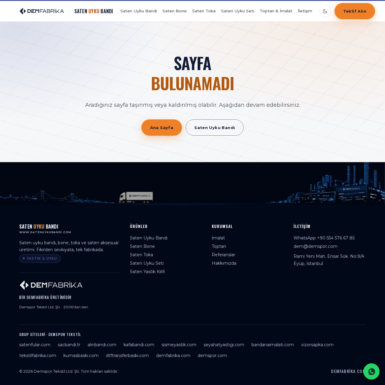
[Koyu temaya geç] (325, 11)
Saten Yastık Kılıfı (147, 271)
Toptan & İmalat (276, 10)
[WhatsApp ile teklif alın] (371, 371)
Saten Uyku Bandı (138, 10)
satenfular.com (35, 344)
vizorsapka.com (317, 344)
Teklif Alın (354, 11)
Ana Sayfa (162, 127)
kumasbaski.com (81, 355)
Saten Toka (204, 10)
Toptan (219, 246)
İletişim (305, 10)
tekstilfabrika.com (37, 355)
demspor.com (212, 355)
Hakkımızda (224, 263)
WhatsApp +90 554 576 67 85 (324, 238)
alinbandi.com (102, 344)
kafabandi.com (139, 344)
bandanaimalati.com (272, 344)
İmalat (218, 238)
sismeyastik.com (179, 344)
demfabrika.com (173, 355)
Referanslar (223, 254)
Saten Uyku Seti (237, 10)
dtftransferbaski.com (127, 355)
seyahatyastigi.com (224, 344)
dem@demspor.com (315, 246)
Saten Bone (174, 10)
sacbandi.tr (69, 344)
